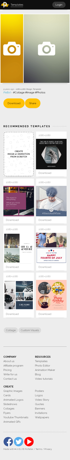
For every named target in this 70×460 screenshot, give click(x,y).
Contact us (10, 378)
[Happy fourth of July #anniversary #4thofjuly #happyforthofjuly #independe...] (51, 248)
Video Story (42, 399)
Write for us (10, 374)
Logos (39, 395)
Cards (7, 395)
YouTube (29, 441)
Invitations (41, 413)
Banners (40, 408)
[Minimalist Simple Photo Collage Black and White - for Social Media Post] (18, 295)
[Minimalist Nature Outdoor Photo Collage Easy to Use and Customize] (18, 248)
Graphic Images (12, 391)
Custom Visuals (30, 330)
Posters (39, 391)
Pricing (7, 370)
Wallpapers (42, 417)
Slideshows (10, 404)
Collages (8, 408)
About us (8, 361)
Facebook (8, 441)
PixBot (7, 92)
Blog (38, 374)
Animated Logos (13, 399)
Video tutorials (43, 378)
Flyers (6, 413)
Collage (11, 330)
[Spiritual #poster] (51, 154)
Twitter (18, 441)
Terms (39, 449)
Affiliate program (13, 365)
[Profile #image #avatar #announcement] (51, 201)
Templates (41, 361)
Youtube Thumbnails (15, 417)
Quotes (39, 404)
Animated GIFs (11, 421)
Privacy (48, 449)
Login (59, 4)
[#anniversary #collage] (51, 295)
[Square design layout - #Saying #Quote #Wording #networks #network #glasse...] (18, 201)
